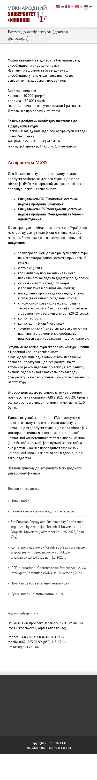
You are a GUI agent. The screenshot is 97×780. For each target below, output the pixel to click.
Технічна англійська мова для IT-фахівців (42, 511)
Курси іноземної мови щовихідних (37, 594)
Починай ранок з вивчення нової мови (40, 583)
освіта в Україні (59, 748)
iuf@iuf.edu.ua (28, 647)
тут (58, 111)
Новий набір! (21, 501)
